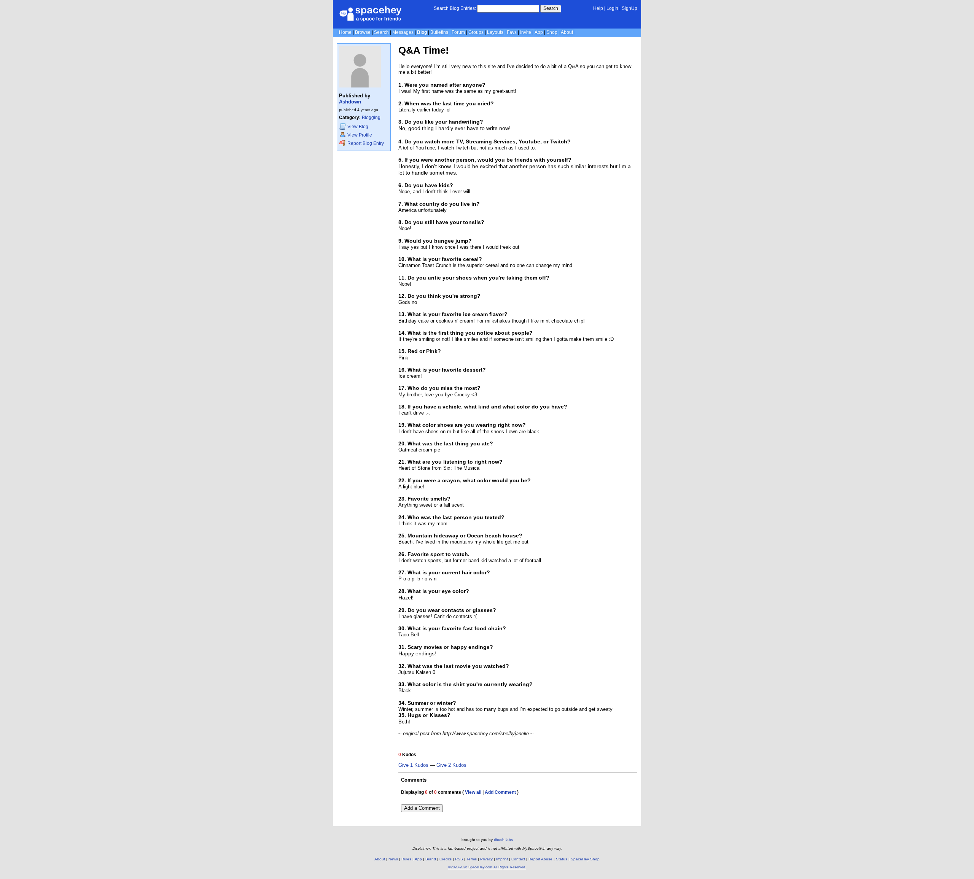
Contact (518, 859)
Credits (445, 859)
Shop (551, 32)
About (567, 32)
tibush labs (503, 840)
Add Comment (500, 792)
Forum (458, 32)
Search (550, 8)
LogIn (612, 8)
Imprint (502, 859)
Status (561, 859)
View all (473, 792)
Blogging (371, 117)
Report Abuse (540, 859)
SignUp (629, 8)
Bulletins (439, 32)
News (393, 859)
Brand (430, 859)
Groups (476, 32)
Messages (403, 32)
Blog (422, 32)
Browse (363, 32)
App (539, 32)
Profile (359, 135)
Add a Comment (422, 808)
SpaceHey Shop (585, 859)
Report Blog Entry (365, 143)
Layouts (495, 32)
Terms (471, 859)
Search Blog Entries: (455, 8)
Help (598, 8)
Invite (525, 32)
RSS (459, 859)
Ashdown (350, 102)
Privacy (486, 859)
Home (345, 32)
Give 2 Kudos (451, 765)
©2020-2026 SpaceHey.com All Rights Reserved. (487, 867)
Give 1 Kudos (413, 765)
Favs (512, 32)
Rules (406, 859)
